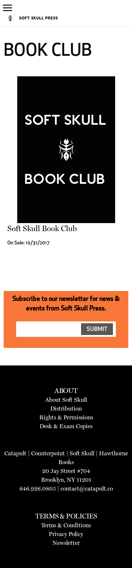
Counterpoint (48, 453)
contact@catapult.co (86, 488)
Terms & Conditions (66, 525)
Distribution (66, 408)
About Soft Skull (66, 399)
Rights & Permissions (66, 417)
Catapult (15, 453)
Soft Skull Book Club (42, 228)
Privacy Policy (66, 534)
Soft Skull (82, 453)
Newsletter (66, 542)
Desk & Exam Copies (66, 426)
